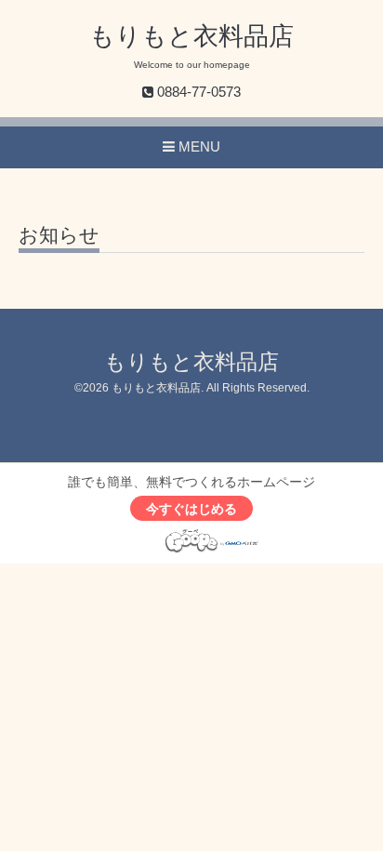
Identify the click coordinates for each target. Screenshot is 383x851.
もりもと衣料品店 (191, 36)
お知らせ (59, 235)
